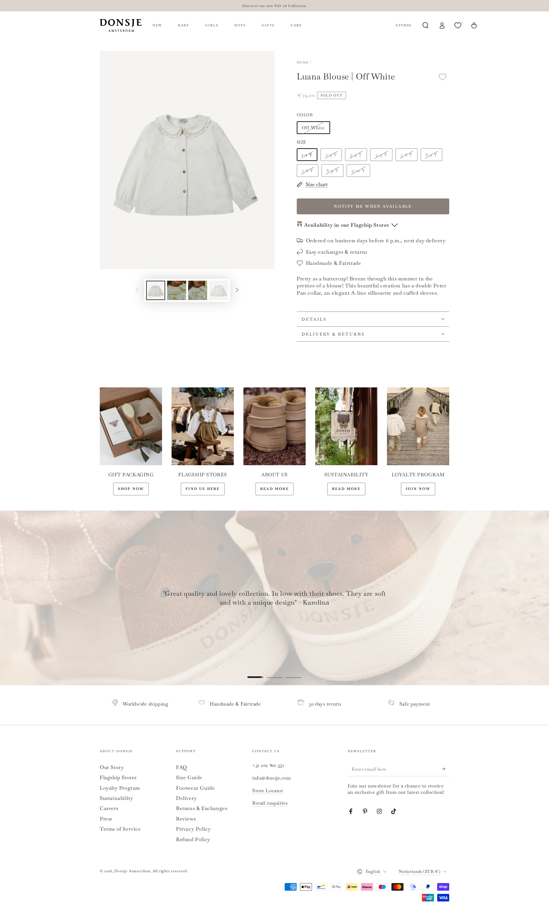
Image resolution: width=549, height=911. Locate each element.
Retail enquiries (270, 803)
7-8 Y (307, 170)
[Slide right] (237, 290)
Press (106, 818)
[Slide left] (137, 290)
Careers (109, 808)
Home (302, 62)
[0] (458, 25)
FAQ (181, 767)
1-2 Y (307, 154)
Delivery (186, 798)
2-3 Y (331, 154)
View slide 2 (274, 672)
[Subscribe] (445, 769)
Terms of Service (120, 829)
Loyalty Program (120, 788)
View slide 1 (255, 672)
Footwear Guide (195, 788)
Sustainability (116, 798)
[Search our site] (425, 25)
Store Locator (267, 790)
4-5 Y (381, 154)
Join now (418, 488)
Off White (313, 128)
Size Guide (189, 777)
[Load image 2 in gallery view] (176, 290)
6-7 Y (431, 154)
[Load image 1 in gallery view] (155, 290)
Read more (274, 488)
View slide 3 (294, 672)
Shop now (131, 488)
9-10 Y (358, 170)
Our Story (112, 767)
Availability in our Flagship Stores (346, 225)
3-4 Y (356, 154)
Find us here (203, 488)
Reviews (186, 818)
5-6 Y (406, 154)
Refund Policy (193, 839)
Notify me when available (373, 206)
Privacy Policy (193, 829)
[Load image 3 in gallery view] (197, 290)
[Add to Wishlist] (442, 77)
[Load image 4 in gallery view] (218, 290)
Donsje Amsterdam (132, 871)
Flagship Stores (118, 777)
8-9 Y (332, 170)
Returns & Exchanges (201, 808)
